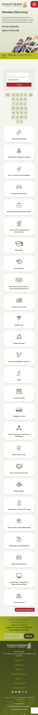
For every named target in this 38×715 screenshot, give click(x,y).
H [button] (25, 99)
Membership (12, 55)
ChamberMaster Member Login (19, 706)
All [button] (31, 95)
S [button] (21, 113)
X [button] (25, 117)
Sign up (29, 636)
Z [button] (21, 122)
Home (4, 55)
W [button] (21, 117)
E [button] (13, 99)
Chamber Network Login (19, 709)
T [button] (25, 113)
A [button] (13, 95)
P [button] (25, 108)
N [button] (17, 108)
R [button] (17, 113)
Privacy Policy (19, 703)
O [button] (21, 108)
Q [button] (13, 113)
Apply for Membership (10, 30)
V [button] (17, 117)
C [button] (21, 95)
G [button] (21, 99)
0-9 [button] (7, 95)
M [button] (13, 108)
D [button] (25, 95)
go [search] (20, 85)
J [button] (17, 104)
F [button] (17, 99)
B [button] (17, 95)
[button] (25, 610)
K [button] (21, 104)
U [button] (13, 117)
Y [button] (17, 122)
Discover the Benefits (10, 26)
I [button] (13, 104)
